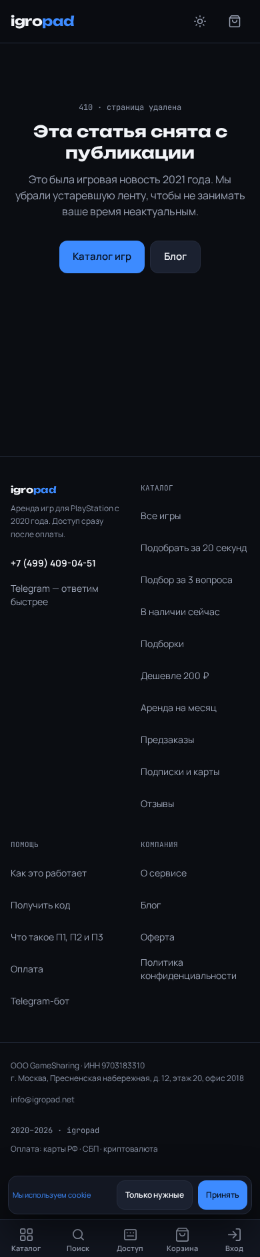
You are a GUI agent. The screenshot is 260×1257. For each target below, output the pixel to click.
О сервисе (164, 872)
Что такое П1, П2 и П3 (57, 936)
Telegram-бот (40, 1000)
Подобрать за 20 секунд (194, 547)
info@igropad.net (43, 1099)
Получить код (40, 904)
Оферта (158, 936)
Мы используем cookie (52, 1195)
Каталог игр (102, 256)
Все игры (161, 515)
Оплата (27, 968)
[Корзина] (234, 21)
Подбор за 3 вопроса (187, 579)
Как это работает (49, 872)
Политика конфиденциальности (189, 969)
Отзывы (157, 803)
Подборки (162, 643)
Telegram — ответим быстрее (55, 595)
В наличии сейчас (180, 611)
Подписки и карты (180, 771)
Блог (175, 256)
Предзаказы (167, 739)
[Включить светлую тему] (200, 21)
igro (43, 21)
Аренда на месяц (179, 707)
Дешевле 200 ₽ (175, 675)
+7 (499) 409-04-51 (53, 563)
